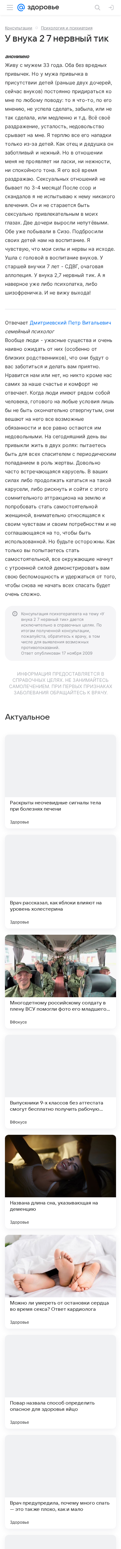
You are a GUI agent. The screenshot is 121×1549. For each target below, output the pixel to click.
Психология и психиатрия (66, 27)
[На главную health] (42, 7)
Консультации (18, 27)
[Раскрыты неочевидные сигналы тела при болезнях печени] (60, 781)
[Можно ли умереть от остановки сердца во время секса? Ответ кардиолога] (60, 1282)
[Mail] (21, 7)
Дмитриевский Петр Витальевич (70, 322)
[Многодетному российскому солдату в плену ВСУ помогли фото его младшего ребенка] (60, 981)
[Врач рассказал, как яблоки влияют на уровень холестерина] (60, 881)
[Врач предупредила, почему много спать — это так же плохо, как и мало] (60, 1482)
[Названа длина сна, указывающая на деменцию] (60, 1182)
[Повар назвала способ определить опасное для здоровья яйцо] (60, 1382)
